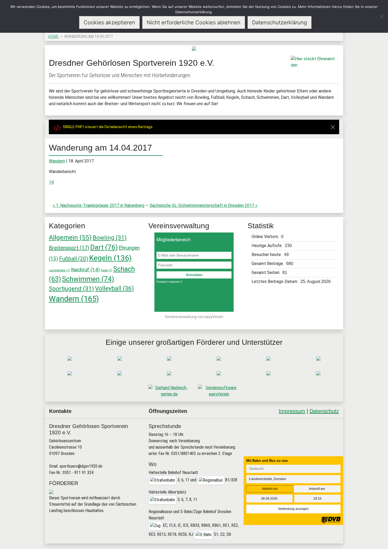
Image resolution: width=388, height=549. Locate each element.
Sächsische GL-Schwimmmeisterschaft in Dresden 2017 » (203, 205)
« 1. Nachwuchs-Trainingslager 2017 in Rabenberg (98, 205)
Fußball (73, 258)
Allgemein (70, 237)
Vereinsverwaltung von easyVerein (194, 317)
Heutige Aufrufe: (267, 245)
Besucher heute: (267, 254)
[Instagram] (319, 432)
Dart (104, 247)
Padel (106, 270)
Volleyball (114, 288)
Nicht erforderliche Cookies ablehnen (193, 22)
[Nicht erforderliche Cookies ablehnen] (381, 16)
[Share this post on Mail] (333, 432)
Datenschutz (324, 411)
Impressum (292, 411)
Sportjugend (71, 288)
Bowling (110, 237)
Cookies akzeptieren (109, 22)
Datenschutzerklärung (279, 22)
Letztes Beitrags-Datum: (275, 281)
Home (53, 36)
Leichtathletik (59, 270)
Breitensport (69, 248)
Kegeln (110, 258)
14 (51, 182)
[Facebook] (306, 432)
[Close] (333, 127)
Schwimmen (88, 279)
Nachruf (85, 270)
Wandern (57, 161)
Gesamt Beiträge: (268, 263)
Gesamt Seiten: (266, 272)
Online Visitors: (266, 236)
